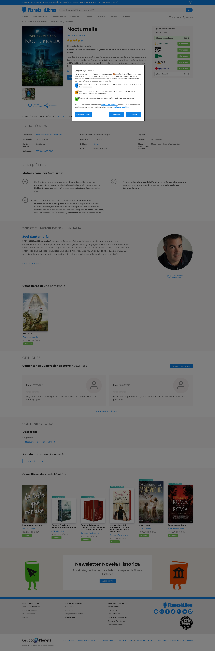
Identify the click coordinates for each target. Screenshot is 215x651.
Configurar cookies (83, 114)
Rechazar (117, 114)
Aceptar (134, 114)
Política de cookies (109, 105)
